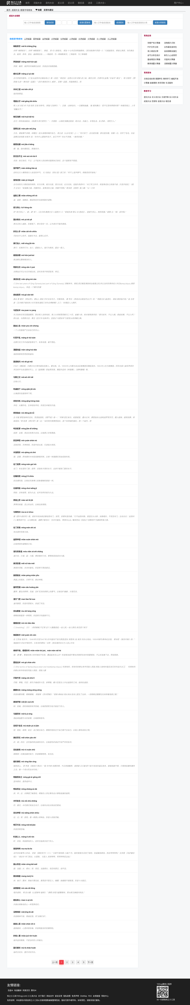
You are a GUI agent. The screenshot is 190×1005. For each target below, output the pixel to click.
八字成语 (73, 39)
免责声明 (75, 996)
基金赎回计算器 (153, 59)
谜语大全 (161, 101)
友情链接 (96, 996)
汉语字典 (165, 97)
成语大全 (16, 10)
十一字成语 (101, 39)
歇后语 (81, 3)
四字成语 (36, 39)
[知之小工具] (14, 3)
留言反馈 (58, 996)
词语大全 (37, 3)
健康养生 (159, 79)
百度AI (10, 990)
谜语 (90, 3)
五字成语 (46, 39)
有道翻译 (17, 990)
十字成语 (91, 39)
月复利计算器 (169, 59)
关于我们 (41, 996)
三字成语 (27, 39)
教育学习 (166, 79)
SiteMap (83, 996)
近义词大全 (156, 97)
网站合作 (50, 996)
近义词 (71, 3)
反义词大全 (173, 97)
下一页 (90, 962)
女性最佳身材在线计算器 (170, 47)
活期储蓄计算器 (170, 63)
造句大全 (50, 3)
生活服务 (169, 83)
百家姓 (154, 101)
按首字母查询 (26, 10)
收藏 (39, 10)
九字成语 (82, 39)
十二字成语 (111, 39)
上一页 (55, 962)
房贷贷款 (161, 83)
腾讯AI (33, 990)
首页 (27, 3)
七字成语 (64, 39)
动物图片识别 (169, 43)
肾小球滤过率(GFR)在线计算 (153, 51)
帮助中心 (105, 996)
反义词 (61, 3)
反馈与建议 (48, 10)
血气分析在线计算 (153, 55)
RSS (90, 996)
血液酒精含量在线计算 (170, 51)
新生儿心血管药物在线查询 (170, 55)
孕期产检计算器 (153, 43)
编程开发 (174, 79)
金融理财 (153, 83)
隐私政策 (67, 996)
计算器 (147, 83)
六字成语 (55, 39)
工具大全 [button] (100, 3)
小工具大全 (32, 996)
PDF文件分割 (152, 47)
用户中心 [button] (178, 3)
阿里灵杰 (26, 990)
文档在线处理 (149, 79)
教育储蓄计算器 (153, 63)
